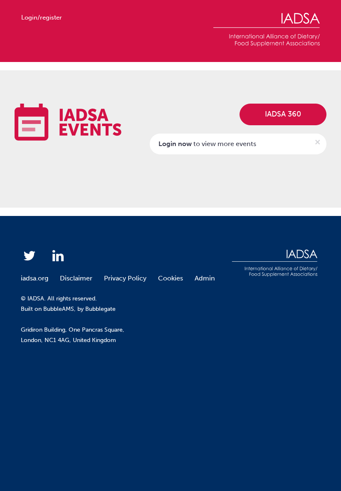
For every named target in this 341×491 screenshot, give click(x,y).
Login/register (41, 17)
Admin (205, 278)
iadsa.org (34, 278)
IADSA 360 (283, 114)
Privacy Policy (125, 278)
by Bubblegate (96, 308)
